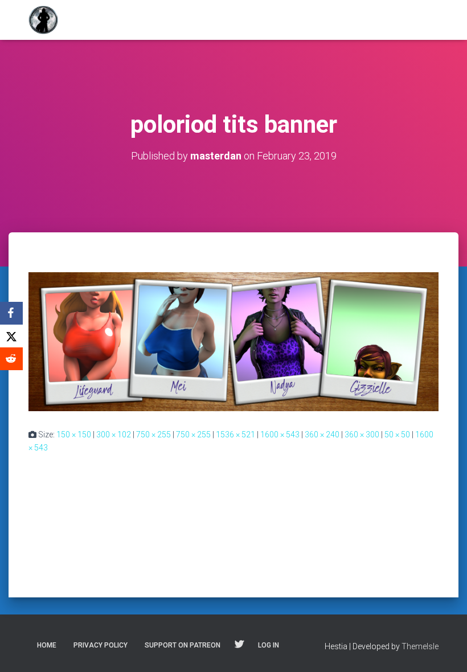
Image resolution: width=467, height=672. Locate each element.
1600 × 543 (280, 434)
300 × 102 (113, 434)
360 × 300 (362, 434)
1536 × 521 (235, 434)
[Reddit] (11, 358)
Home (46, 645)
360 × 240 (322, 434)
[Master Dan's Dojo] (43, 20)
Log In (268, 645)
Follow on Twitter (239, 645)
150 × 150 (73, 434)
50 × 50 (397, 434)
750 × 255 (153, 434)
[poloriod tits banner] (233, 341)
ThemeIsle (420, 646)
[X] (11, 336)
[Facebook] (11, 313)
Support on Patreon (182, 645)
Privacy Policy (100, 645)
